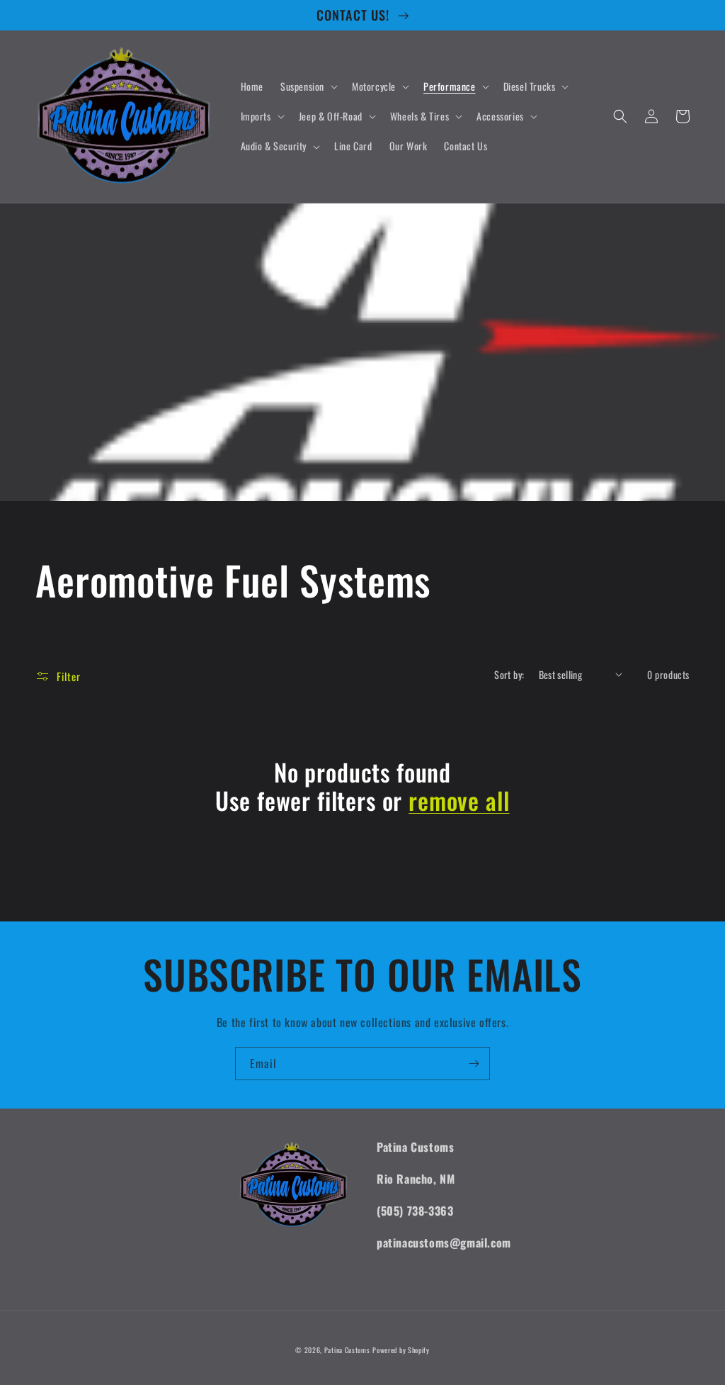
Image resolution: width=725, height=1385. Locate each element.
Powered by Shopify (401, 1350)
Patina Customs (347, 1350)
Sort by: (509, 674)
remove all (459, 800)
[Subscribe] (473, 1063)
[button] (307, 86)
